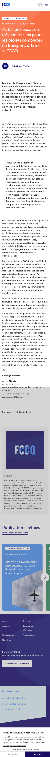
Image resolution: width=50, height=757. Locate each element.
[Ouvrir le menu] (46, 5)
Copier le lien (25, 412)
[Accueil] (8, 5)
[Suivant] (45, 577)
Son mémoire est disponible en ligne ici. (21, 150)
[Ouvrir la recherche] (40, 5)
